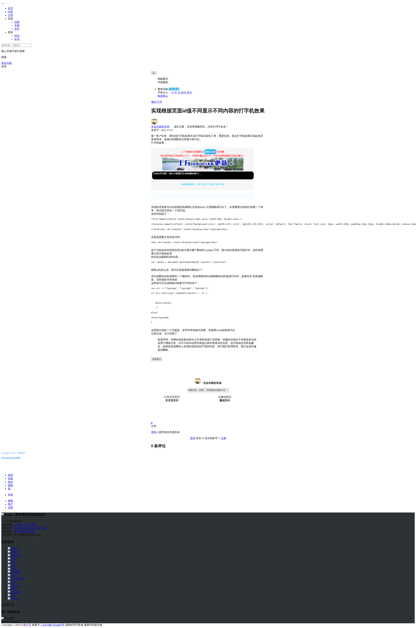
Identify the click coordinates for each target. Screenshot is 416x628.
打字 (159, 102)
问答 (10, 11)
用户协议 (41, 528)
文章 (10, 15)
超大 (183, 92)
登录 (3, 66)
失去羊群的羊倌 (160, 126)
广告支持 (30, 531)
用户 (10, 504)
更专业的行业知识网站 (11, 458)
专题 (17, 25)
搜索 (10, 485)
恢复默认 (163, 96)
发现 (10, 475)
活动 (17, 35)
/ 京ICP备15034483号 (52, 624)
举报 (153, 432)
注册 (223, 438)
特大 (189, 92)
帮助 (34, 524)
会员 (17, 39)
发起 (10, 482)
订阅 (29, 524)
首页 (10, 8)
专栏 (17, 28)
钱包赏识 (156, 359)
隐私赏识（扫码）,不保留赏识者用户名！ (208, 390)
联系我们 (30, 528)
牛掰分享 (26, 624)
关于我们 (19, 528)
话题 (17, 22)
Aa (153, 73)
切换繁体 (174, 89)
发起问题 (6, 63)
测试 (153, 102)
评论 (22, 524)
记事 (17, 524)
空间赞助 (19, 531)
